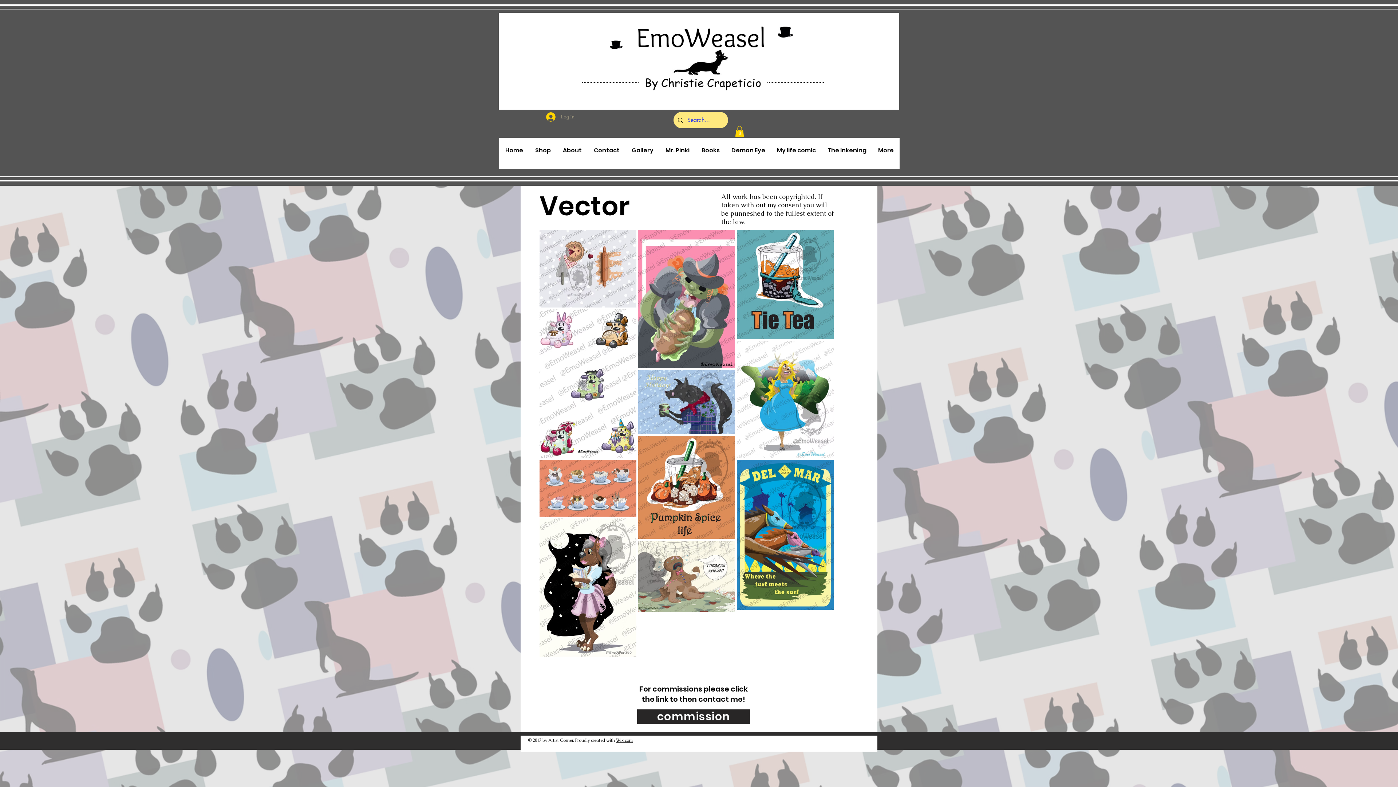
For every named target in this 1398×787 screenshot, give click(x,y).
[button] (739, 131)
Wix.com (624, 740)
